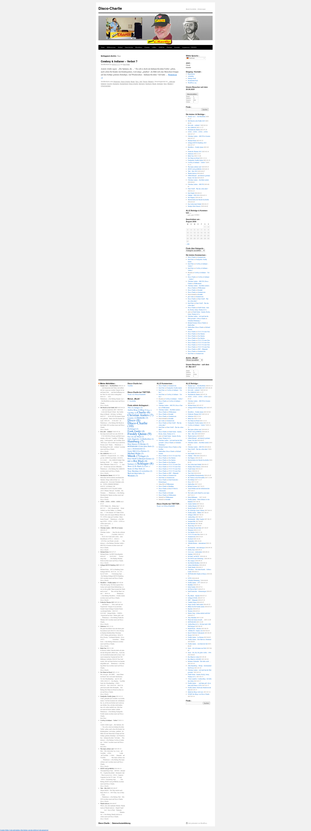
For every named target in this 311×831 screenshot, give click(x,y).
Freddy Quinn (139, 433)
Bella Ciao (191, 156)
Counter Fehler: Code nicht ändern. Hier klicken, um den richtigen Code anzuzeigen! (24, 830)
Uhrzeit (188, 65)
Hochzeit (190, 539)
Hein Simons (134, 444)
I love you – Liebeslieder (195, 552)
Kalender (188, 67)
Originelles (191, 541)
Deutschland (124, 84)
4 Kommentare (106, 86)
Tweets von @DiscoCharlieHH (137, 394)
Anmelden (191, 76)
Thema (145, 81)
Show (131, 466)
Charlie (143, 412)
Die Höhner (191, 480)
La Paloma (143, 451)
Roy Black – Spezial (193, 596)
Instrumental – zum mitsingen (196, 547)
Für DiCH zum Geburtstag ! (196, 558)
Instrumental (139, 448)
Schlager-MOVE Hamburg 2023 (197, 143)
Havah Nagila (192, 508)
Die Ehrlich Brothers (194, 563)
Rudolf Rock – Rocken (194, 628)
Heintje (144, 444)
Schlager (160, 84)
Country (109, 84)
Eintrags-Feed (192, 78)
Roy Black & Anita (193, 657)
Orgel (144, 456)
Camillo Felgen (192, 602)
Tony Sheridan (134, 471)
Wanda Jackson (192, 173)
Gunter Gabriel (192, 504)
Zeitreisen (190, 154)
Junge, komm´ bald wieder (195, 604)
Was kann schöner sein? (195, 167)
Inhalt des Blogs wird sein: (195, 692)
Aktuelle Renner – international (197, 543)
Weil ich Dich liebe (136, 473)
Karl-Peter (126, 64)
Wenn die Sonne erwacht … (196, 620)
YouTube (130, 386)
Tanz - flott (138, 81)
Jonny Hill (133, 451)
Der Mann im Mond (193, 158)
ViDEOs (161, 47)
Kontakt (177, 47)
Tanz (165, 84)
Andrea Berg (134, 410)
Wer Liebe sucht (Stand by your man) (198, 493)
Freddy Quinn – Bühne (194, 512)
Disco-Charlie (110, 8)
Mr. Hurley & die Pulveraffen (196, 477)
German (192, 58)
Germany (142, 84)
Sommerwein (201, 257)
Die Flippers (191, 197)
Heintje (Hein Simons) (194, 206)
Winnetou (190, 530)
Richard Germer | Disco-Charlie (197, 323)
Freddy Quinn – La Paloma (195, 637)
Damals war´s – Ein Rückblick (196, 116)
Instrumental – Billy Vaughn (196, 519)
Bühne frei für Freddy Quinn (196, 607)
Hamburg (148, 84)
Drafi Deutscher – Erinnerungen (197, 591)
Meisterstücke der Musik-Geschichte (198, 200)
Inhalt (130, 449)
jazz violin (191, 296)
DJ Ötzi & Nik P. (193, 589)
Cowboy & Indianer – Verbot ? (119, 61)
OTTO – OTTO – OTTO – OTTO (198, 132)
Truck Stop (191, 526)
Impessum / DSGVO (189, 47)
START (147, 466)
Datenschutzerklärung (121, 823)
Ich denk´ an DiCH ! (194, 556)
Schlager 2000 (192, 515)
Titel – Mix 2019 (193, 171)
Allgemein (116, 81)
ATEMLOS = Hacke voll (195, 631)
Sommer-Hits (191, 521)
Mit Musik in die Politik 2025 (196, 121)
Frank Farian (191, 469)
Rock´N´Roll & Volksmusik (196, 633)
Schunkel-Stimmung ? (194, 321)
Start (102, 47)
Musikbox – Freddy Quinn (195, 147)
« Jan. (188, 244)
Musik (133, 81)
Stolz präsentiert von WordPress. (197, 823)
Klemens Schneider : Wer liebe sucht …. (199, 661)
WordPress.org (192, 83)
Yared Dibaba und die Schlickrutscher (199, 488)
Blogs (149, 410)
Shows (190, 471)
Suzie (131, 468)
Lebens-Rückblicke (193, 565)
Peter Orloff (133, 458)
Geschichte (129, 47)
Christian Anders (140, 415)
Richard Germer (146, 458)
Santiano (132, 464)
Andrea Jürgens (192, 506)
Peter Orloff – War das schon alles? (198, 189)
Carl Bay (132, 412)
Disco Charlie (192, 257)
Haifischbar (191, 325)
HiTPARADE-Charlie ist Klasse (197, 574)
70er (131, 407)
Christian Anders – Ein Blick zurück (198, 180)
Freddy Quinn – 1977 (194, 582)
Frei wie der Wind (136, 436)
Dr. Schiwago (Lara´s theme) (196, 510)
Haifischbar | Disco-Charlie (195, 327)
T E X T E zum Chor (204, 331)
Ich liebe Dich (147, 446)
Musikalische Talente (194, 130)
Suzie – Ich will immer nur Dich (197, 648)
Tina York (140, 468)
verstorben (147, 471)
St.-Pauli (139, 466)
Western (151, 81)
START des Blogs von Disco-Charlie (198, 694)
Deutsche (116, 84)
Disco (134, 420)
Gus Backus (201, 334)
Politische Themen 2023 (195, 151)
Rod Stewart (191, 523)
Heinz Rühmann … (193, 497)
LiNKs (154, 47)
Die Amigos (191, 561)
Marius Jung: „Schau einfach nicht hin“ (199, 613)
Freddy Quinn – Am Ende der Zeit (198, 644)
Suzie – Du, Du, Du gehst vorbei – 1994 (199, 652)
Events (147, 47)
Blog (143, 410)
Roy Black (140, 461)
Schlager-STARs (192, 598)
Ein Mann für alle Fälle (194, 528)
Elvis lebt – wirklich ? (194, 125)
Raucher (190, 609)
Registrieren (191, 74)
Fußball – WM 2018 (194, 195)
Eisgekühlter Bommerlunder (196, 475)
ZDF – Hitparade (203, 349)
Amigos (138, 407)
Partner (169, 47)
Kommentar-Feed (193, 80)
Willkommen (111, 47)
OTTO (190, 578)
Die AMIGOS (192, 127)
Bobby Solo (191, 550)
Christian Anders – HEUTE (196, 184)
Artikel (120, 47)
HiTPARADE (134, 446)
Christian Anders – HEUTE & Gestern (199, 136)
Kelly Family (191, 587)
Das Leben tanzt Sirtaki (194, 204)
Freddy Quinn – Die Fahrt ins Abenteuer (199, 639)
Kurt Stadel (191, 193)
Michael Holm (192, 140)
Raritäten (171, 486)
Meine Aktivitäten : (108, 383)
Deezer (190, 635)
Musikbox (138, 47)
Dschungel (133, 429)
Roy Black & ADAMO (194, 659)
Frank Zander (136, 431)
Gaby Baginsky (135, 439)
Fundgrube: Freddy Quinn (195, 160)
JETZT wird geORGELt (195, 169)
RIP (130, 461)
